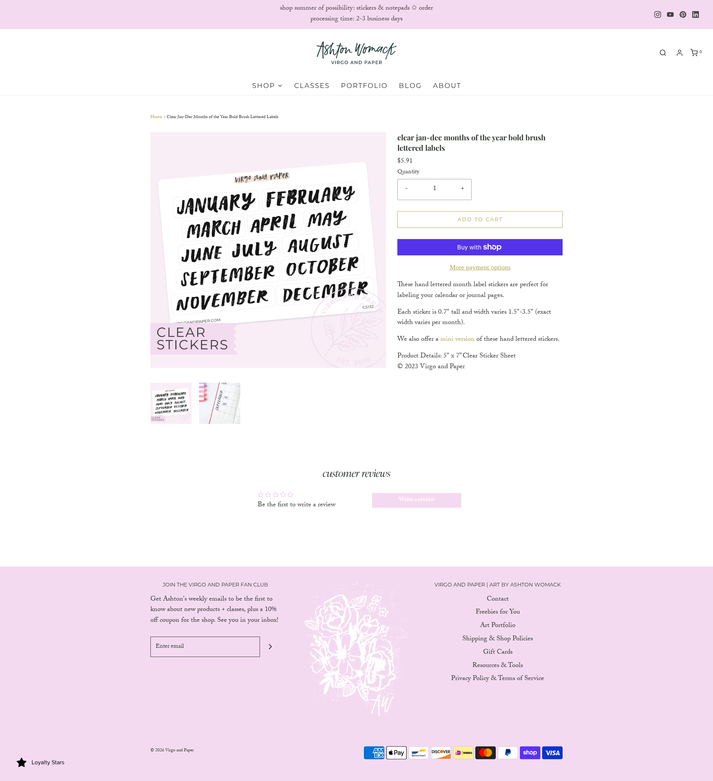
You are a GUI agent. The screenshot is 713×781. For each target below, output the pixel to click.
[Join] (270, 647)
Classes (312, 86)
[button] (171, 403)
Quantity (408, 172)
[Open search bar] (663, 53)
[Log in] (679, 52)
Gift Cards (497, 653)
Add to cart (480, 219)
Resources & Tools (497, 666)
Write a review (416, 500)
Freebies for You (498, 613)
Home (156, 117)
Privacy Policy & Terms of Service (497, 679)
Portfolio (364, 86)
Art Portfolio (497, 626)
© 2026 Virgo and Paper (172, 750)
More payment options (480, 267)
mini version (457, 340)
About (447, 86)
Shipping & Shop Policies (497, 639)
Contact (498, 600)
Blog (410, 86)
